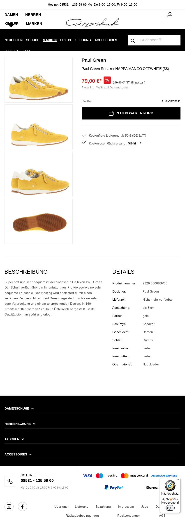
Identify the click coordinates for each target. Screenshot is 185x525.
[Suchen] (133, 40)
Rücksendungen (129, 515)
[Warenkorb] (177, 12)
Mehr (132, 143)
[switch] (170, 508)
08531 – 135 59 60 (73, 4)
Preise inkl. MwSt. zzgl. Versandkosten (105, 87)
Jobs (144, 506)
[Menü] (177, 480)
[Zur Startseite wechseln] (92, 23)
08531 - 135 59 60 (37, 480)
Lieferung (81, 506)
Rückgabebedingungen (82, 515)
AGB (162, 515)
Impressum (126, 506)
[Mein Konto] (170, 14)
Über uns (60, 506)
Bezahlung (103, 506)
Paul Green (94, 60)
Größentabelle (171, 101)
